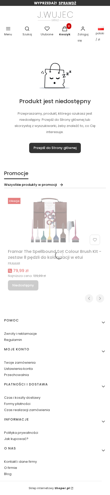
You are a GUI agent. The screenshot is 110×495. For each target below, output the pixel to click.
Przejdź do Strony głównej (55, 147)
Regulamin (13, 339)
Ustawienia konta (18, 368)
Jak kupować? (16, 438)
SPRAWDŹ (67, 3)
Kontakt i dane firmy (20, 461)
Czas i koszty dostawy (22, 397)
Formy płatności (17, 403)
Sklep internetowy (49, 488)
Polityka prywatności (21, 432)
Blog (8, 473)
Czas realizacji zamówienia (27, 409)
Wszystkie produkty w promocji (30, 184)
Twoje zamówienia (20, 362)
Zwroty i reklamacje (20, 333)
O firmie (10, 467)
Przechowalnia (16, 374)
